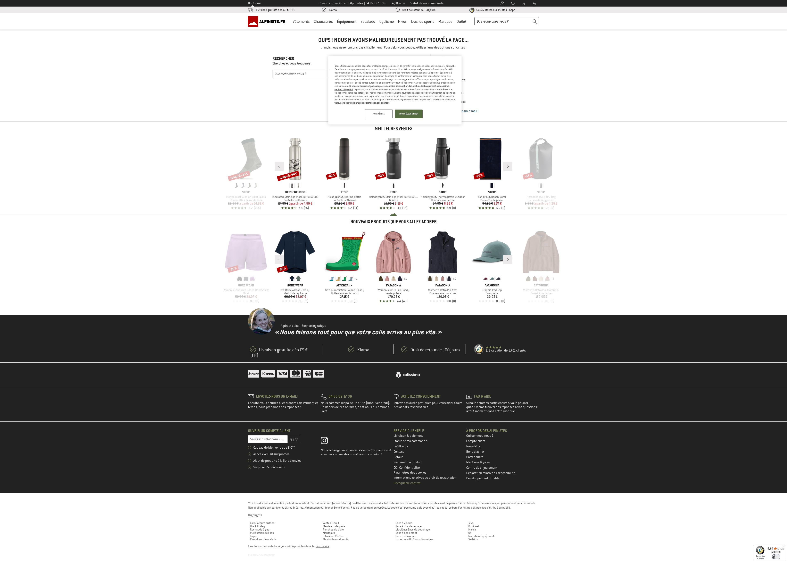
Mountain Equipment (481, 536)
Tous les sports (422, 21)
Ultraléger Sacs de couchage (413, 529)
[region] (395, 90)
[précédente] (279, 166)
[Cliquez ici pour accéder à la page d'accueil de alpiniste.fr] (268, 21)
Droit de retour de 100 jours (419, 10)
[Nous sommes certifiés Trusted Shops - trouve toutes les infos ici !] (479, 349)
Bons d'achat (475, 452)
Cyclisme (386, 21)
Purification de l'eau (262, 533)
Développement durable (482, 478)
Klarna (333, 10)
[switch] (776, 556)
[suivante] (507, 166)
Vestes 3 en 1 (331, 523)
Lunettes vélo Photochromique (414, 539)
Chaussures (323, 21)
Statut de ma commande (410, 441)
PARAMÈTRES (379, 113)
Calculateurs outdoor (262, 523)
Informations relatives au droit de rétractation (425, 478)
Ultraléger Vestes (333, 536)
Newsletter (473, 446)
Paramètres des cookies (410, 473)
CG (396, 468)
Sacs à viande (404, 523)
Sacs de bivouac (405, 536)
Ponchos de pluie (333, 529)
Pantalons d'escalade (263, 539)
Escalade (368, 21)
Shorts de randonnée (335, 539)
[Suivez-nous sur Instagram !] (327, 441)
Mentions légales (478, 462)
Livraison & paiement (408, 436)
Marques (445, 21)
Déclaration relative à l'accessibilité (490, 473)
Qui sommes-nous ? (480, 436)
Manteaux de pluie (334, 526)
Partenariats (474, 457)
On (470, 533)
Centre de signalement (481, 468)
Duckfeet (473, 526)
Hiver (402, 21)
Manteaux (329, 533)
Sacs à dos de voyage (409, 526)
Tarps (253, 536)
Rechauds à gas (259, 529)
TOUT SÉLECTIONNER (408, 113)
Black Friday (257, 526)
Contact (399, 452)
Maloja (472, 529)
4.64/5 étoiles (495, 10)
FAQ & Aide (401, 446)
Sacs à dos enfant (406, 533)
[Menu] (783, 547)
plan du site (322, 546)
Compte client (476, 441)
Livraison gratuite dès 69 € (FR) (275, 10)
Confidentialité (409, 468)
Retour (398, 457)
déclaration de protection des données (370, 102)
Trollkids (473, 539)
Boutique (254, 3)
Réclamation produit (408, 462)
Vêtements (301, 21)
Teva (470, 523)
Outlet (461, 21)
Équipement (346, 21)
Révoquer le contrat (407, 483)
